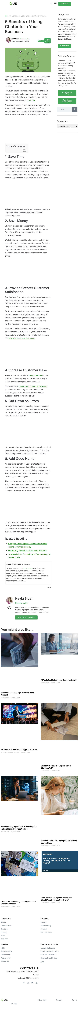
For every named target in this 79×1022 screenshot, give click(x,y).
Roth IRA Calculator (48, 955)
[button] (51, 3)
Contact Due (6, 925)
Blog (6, 16)
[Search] (74, 109)
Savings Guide (6, 951)
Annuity (44, 922)
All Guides (5, 961)
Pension (44, 929)
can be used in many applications (33, 386)
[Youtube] (32, 983)
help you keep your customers (22, 338)
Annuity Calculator (48, 948)
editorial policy (27, 568)
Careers (4, 929)
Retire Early (5, 955)
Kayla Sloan (24, 598)
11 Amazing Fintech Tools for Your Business (27, 550)
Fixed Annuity (46, 925)
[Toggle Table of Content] (23, 150)
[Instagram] (36, 983)
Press (3, 935)
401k (3, 948)
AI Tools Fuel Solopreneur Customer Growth (59, 680)
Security (4, 939)
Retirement (5, 958)
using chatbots (35, 375)
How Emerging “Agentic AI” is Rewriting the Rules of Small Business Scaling (19, 828)
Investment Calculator (50, 951)
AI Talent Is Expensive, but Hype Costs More (19, 749)
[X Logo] (28, 983)
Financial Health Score (50, 958)
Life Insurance (46, 932)
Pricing (3, 932)
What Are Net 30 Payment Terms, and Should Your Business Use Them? (56, 899)
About (3, 922)
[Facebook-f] (24, 983)
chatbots (31, 100)
